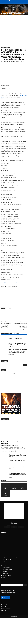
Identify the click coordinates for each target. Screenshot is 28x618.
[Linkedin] (14, 64)
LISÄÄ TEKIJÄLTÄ (16, 333)
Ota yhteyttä (4, 606)
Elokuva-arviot (6, 573)
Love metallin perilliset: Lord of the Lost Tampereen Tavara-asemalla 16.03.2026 (17, 345)
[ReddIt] (17, 64)
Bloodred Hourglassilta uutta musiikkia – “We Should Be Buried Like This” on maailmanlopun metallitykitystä (20, 326)
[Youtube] (22, 527)
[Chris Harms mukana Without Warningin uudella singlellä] (4, 338)
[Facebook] (2, 64)
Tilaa (5, 490)
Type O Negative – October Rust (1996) (17, 466)
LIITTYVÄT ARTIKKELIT (7, 333)
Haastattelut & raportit (6, 575)
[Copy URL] (23, 64)
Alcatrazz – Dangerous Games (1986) (17, 460)
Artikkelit (3, 577)
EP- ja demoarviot (6, 567)
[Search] (26, 2)
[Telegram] (20, 64)
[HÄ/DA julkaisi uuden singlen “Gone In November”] (14, 431)
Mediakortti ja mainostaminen (7, 604)
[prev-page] (2, 357)
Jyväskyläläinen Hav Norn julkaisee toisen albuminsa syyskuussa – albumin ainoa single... (18, 455)
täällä (9, 98)
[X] (5, 64)
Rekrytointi (5, 563)
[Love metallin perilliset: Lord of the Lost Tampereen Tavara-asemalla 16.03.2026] (4, 345)
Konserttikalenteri (6, 554)
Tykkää (5, 483)
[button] (2, 2)
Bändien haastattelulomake (8, 559)
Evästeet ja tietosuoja (6, 608)
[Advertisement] (14, 32)
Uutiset (2, 550)
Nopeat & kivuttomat (7, 569)
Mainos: (3, 370)
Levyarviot (3, 565)
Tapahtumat (5, 552)
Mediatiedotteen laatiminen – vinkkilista (11, 557)
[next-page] (4, 357)
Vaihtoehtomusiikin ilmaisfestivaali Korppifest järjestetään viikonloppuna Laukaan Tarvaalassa (17, 474)
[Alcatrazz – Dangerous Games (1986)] (4, 462)
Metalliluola (3, 556)
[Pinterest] (8, 64)
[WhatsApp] (11, 64)
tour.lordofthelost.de (9, 247)
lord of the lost (8, 308)
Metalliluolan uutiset (8, 16)
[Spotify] (15, 527)
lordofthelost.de (5, 282)
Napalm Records (22, 282)
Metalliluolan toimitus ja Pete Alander (11, 61)
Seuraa (14, 483)
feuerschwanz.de (13, 282)
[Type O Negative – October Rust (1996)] (4, 468)
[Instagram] (8, 526)
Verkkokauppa (6, 561)
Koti (2, 16)
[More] (26, 64)
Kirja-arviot (5, 571)
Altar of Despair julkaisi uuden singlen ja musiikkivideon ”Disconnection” (6, 325)
